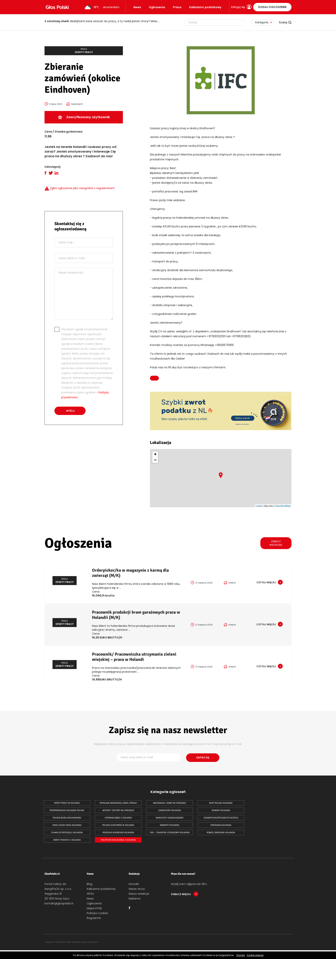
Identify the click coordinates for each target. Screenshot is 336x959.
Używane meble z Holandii (118, 817)
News (137, 7)
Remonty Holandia (169, 825)
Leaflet (259, 505)
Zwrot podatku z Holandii (67, 839)
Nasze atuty (137, 889)
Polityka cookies (97, 913)
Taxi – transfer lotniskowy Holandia (170, 832)
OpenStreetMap (283, 505)
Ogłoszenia (157, 7)
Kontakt (134, 884)
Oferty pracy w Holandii (67, 803)
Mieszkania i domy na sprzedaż (169, 803)
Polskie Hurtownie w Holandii (118, 825)
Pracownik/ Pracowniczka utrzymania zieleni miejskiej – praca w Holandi (134, 657)
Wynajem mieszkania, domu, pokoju (118, 803)
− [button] (155, 460)
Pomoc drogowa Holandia (221, 832)
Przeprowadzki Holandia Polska (67, 810)
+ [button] (155, 454)
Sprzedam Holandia (220, 825)
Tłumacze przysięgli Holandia (67, 832)
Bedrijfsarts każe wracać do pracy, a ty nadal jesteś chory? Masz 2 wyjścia (105, 21)
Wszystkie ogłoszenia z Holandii (118, 839)
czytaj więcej (266, 582)
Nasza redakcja (139, 894)
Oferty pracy (84, 51)
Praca (177, 7)
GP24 (90, 894)
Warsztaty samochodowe (169, 817)
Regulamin (94, 918)
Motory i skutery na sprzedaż (118, 810)
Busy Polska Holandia (221, 803)
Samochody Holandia (169, 810)
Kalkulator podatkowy (205, 7)
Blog (89, 884)
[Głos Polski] (57, 7)
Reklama (134, 898)
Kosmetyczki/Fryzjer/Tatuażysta (221, 817)
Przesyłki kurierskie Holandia (118, 832)
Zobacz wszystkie (276, 543)
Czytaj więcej (255, 955)
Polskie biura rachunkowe (67, 817)
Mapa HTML (94, 908)
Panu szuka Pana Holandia (66, 825)
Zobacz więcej (181, 894)
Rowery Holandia (221, 810)
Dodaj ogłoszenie (272, 7)
